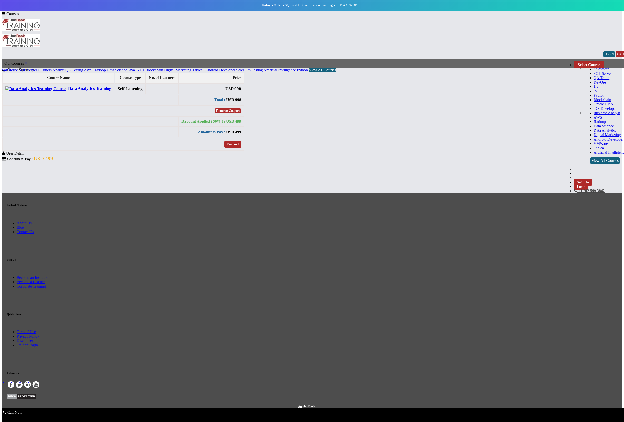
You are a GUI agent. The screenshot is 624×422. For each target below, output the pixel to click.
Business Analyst (607, 113)
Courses (12, 14)
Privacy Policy (28, 336)
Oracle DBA (603, 104)
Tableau (600, 148)
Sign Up (583, 182)
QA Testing (602, 78)
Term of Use (26, 332)
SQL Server (603, 73)
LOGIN (609, 54)
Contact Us (25, 232)
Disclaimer (25, 340)
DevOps (600, 82)
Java (597, 86)
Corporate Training (31, 286)
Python (599, 95)
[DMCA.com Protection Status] (21, 398)
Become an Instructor (33, 277)
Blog (20, 227)
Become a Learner (31, 282)
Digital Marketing (607, 135)
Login (581, 186)
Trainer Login (27, 345)
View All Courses (605, 161)
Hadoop (600, 122)
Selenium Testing (249, 70)
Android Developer (609, 139)
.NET (598, 91)
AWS (598, 117)
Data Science (604, 126)
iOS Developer (605, 108)
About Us (24, 223)
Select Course (589, 65)
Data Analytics (605, 130)
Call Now (14, 412)
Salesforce (601, 69)
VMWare (601, 143)
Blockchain (602, 100)
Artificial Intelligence (279, 70)
